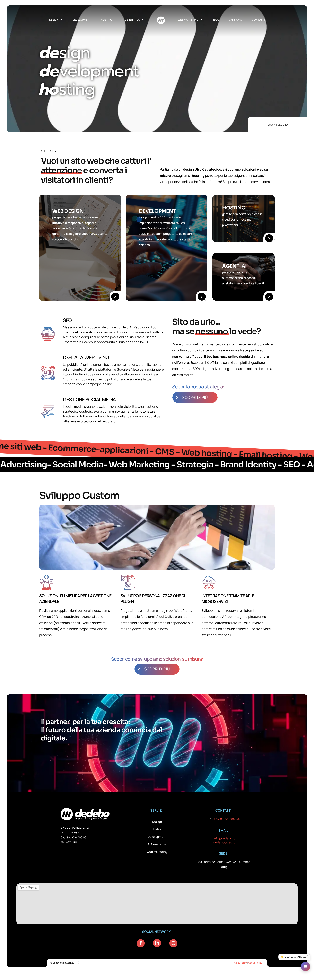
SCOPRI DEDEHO (277, 124)
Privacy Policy (240, 962)
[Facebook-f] (141, 943)
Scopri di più (195, 397)
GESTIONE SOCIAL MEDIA (89, 399)
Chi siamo (235, 19)
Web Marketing (188, 19)
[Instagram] (173, 943)
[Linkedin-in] (157, 943)
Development (81, 19)
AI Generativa (131, 19)
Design (53, 19)
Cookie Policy (255, 962)
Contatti (258, 19)
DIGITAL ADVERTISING (86, 357)
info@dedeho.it (224, 838)
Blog (215, 19)
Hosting (106, 19)
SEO (67, 320)
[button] (305, 966)
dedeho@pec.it (224, 842)
